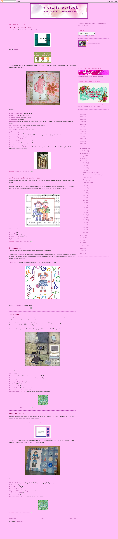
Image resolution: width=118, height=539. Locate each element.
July (83, 158)
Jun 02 (85, 229)
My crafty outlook (59, 7)
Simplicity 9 (12, 131)
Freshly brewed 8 (14, 127)
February (84, 242)
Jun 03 (85, 227)
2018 (81, 124)
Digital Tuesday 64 (14, 236)
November (85, 148)
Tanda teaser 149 (14, 133)
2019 (81, 121)
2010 (81, 144)
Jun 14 (85, 212)
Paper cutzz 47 (13, 387)
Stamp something (14, 137)
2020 (81, 119)
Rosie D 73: (12, 487)
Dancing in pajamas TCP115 (17, 391)
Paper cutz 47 (13, 489)
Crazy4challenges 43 (31, 29)
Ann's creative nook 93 (15, 493)
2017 (81, 126)
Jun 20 (85, 197)
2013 (81, 136)
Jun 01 (85, 232)
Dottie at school (15, 248)
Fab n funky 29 (13, 129)
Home (42, 518)
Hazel (16, 171)
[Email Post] (31, 171)
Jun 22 (85, 192)
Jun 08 (85, 222)
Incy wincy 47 (13, 233)
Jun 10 (85, 220)
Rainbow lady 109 (14, 125)
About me (13, 21)
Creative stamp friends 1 (16, 113)
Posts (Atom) (20, 521)
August (84, 156)
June (83, 160)
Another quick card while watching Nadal (24, 178)
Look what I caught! (16, 414)
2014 (81, 134)
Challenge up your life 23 (16, 139)
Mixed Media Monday (15, 483)
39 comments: (26, 171)
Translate (91, 35)
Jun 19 (85, 200)
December (85, 146)
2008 (81, 250)
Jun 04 (85, 224)
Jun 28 (85, 165)
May (83, 235)
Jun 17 (85, 205)
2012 (81, 139)
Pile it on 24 (12, 374)
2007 (81, 253)
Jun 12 (85, 217)
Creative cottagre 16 (14, 117)
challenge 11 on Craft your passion (34, 422)
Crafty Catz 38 (19, 305)
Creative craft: (13, 383)
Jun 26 (85, 170)
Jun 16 (85, 207)
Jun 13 (85, 215)
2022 (81, 114)
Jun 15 (85, 210)
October (84, 151)
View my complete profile (93, 43)
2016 (81, 129)
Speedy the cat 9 (14, 143)
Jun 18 (85, 202)
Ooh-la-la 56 (12, 115)
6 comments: (26, 241)
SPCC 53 (16, 49)
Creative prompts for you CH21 (17, 146)
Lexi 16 (11, 485)
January (84, 245)
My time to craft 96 (14, 238)
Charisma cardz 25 (14, 385)
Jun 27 (85, 167)
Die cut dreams (13, 376)
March (84, 240)
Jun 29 (85, 163)
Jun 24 (85, 187)
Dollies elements (13, 121)
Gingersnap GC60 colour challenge (19, 491)
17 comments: (26, 407)
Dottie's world (13, 235)
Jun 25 (85, 185)
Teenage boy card (16, 314)
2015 (81, 131)
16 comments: (26, 512)
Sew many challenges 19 (16, 381)
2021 (81, 116)
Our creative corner (14, 378)
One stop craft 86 (14, 141)
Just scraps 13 (13, 262)
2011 (81, 141)
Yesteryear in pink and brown (20, 27)
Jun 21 (85, 195)
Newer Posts (12, 518)
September (85, 153)
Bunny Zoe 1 (12, 144)
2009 (81, 248)
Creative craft (13, 119)
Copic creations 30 (14, 135)
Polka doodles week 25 (15, 389)
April (83, 237)
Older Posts (72, 518)
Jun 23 (85, 190)
